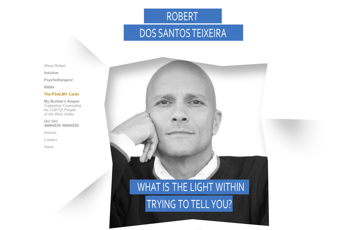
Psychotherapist (58, 80)
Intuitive (51, 73)
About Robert (55, 66)
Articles (50, 133)
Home (49, 147)
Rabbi (49, 87)
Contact (50, 140)
